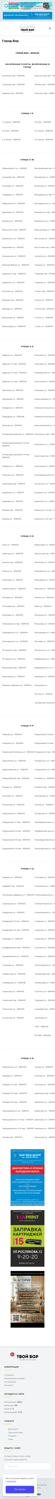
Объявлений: (13, 1402)
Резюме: (9, 1409)
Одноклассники (15, 1433)
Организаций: (13, 1412)
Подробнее (11, 1481)
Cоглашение (10, 1382)
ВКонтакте (13, 1429)
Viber (10, 1439)
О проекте (9, 1375)
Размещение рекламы (14, 1378)
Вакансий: (10, 1406)
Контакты (8, 1385)
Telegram (12, 1436)
